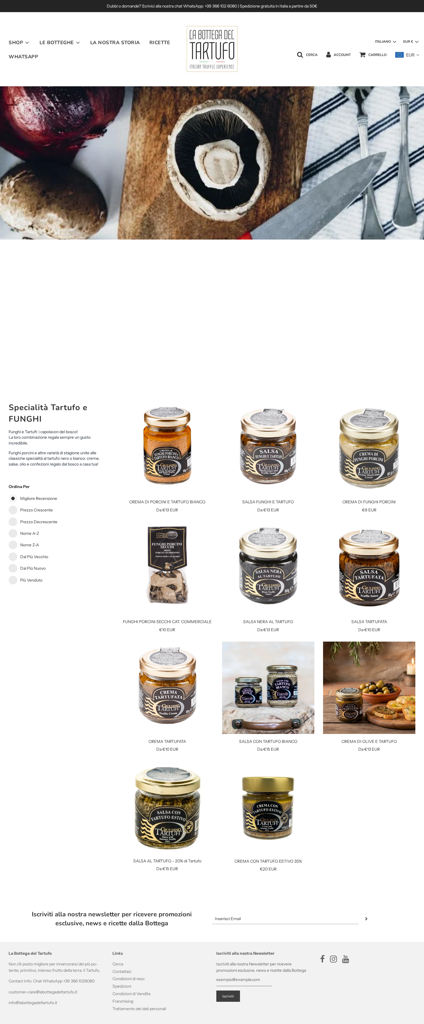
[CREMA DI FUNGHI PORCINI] (369, 448)
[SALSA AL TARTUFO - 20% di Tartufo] (167, 807)
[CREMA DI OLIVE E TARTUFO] (369, 688)
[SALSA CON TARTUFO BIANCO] (268, 688)
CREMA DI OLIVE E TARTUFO (369, 741)
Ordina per (19, 486)
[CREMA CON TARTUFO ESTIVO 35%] (268, 807)
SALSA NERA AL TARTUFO (268, 621)
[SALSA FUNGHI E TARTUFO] (268, 448)
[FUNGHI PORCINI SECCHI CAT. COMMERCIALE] (167, 568)
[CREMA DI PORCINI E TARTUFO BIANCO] (167, 448)
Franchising (122, 1001)
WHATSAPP (23, 56)
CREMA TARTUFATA (167, 741)
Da (167, 510)
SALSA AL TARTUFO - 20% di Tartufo (167, 861)
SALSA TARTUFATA (369, 621)
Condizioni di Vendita (131, 993)
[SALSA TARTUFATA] (369, 568)
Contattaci (121, 971)
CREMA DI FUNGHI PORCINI (369, 501)
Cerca (117, 964)
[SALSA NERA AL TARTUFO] (268, 568)
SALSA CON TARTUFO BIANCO (268, 741)
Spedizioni (121, 986)
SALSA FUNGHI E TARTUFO (268, 501)
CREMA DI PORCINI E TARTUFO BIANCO (167, 501)
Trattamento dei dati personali (139, 1008)
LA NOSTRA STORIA (115, 42)
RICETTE (159, 42)
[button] (385, 41)
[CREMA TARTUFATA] (167, 688)
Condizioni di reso (128, 978)
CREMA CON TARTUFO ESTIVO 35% (268, 861)
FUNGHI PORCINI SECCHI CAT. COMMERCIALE (167, 621)
